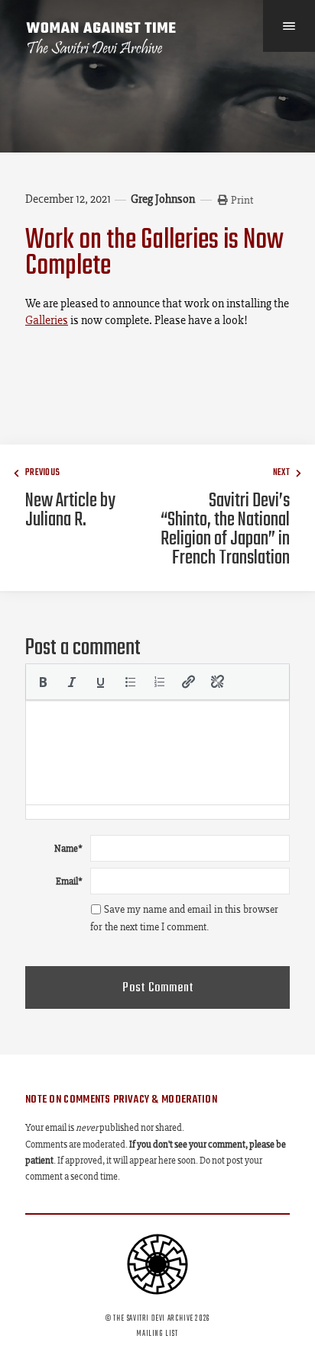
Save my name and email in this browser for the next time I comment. (184, 918)
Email (69, 881)
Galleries (46, 320)
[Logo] (101, 38)
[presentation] (43, 681)
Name (68, 848)
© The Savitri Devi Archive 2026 (157, 1318)
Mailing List (157, 1334)
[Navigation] (289, 26)
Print (242, 200)
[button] (43, 682)
